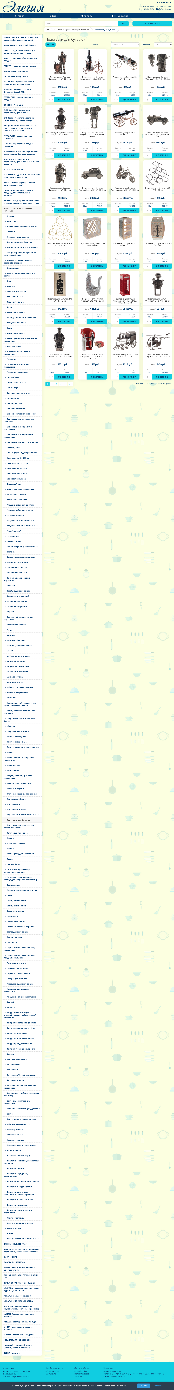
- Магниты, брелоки (14, 640)
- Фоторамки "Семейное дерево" (20, 1075)
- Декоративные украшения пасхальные (18, 435)
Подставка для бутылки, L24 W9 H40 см (158, 244)
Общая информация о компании (16, 1371)
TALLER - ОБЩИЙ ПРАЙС (15, 1244)
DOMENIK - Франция (13, 105)
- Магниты (9, 635)
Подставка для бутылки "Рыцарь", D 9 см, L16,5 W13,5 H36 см (92, 134)
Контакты (108, 1368)
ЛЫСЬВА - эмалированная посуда (20, 1322)
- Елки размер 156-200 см (16, 458)
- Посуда (9, 838)
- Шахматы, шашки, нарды (17, 1155)
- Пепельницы (11, 770)
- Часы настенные (13, 1134)
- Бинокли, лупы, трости (16, 237)
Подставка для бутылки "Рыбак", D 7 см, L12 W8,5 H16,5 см (59, 133)
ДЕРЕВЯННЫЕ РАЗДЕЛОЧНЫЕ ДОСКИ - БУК (21, 1276)
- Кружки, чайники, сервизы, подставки (18, 618)
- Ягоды (8, 1233)
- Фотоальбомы (12, 1064)
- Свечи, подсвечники (15, 900)
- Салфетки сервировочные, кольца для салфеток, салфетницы (21, 878)
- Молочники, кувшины (16, 671)
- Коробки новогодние (15, 601)
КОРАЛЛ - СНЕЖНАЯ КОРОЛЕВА (18, 1301)
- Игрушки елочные (14, 515)
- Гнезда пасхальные (15, 382)
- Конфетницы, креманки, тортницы (17, 579)
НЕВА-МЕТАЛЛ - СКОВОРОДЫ (17, 1340)
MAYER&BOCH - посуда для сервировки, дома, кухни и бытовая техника (21, 161)
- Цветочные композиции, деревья (22, 1108)
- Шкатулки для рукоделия (18, 1186)
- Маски (8, 651)
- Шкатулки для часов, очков (19, 1199)
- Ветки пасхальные (14, 333)
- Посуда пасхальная (14, 843)
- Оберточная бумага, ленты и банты (19, 719)
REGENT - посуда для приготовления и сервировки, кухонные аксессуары (21, 201)
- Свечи (8, 895)
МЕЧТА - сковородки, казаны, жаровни (18, 1328)
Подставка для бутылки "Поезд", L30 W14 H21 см (125, 355)
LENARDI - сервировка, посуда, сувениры (18, 144)
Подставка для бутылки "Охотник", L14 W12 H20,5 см (157, 78)
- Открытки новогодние (16, 731)
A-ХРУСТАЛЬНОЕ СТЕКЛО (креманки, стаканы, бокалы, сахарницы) (21, 38)
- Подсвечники (12, 804)
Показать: (146, 44)
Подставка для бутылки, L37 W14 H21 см (125, 133)
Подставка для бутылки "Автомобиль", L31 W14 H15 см (92, 189)
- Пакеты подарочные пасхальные (21, 747)
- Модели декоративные (16, 666)
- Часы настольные (14, 1140)
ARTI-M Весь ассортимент (16, 76)
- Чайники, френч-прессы (17, 1124)
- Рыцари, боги (12, 864)
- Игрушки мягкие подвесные (19, 520)
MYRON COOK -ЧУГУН (13, 169)
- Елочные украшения (15, 479)
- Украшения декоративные (18, 984)
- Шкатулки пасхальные (16, 1205)
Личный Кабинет (81, 1371)
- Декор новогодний (14, 408)
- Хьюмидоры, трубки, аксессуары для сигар (21, 1094)
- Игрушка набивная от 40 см (18, 510)
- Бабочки (9, 231)
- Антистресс (11, 221)
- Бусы (7, 281)
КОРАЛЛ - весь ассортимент (17, 1296)
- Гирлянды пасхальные (16, 372)
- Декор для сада (13, 403)
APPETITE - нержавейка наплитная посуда (20, 59)
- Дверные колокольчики (17, 393)
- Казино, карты (12, 541)
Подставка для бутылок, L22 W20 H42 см (125, 244)
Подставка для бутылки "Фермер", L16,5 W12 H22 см (157, 300)
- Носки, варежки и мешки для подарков (19, 711)
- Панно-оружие (12, 765)
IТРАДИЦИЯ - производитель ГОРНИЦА (18, 137)
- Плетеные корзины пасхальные (20, 794)
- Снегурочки (11, 916)
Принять (143, 1386)
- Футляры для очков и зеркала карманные (20, 1086)
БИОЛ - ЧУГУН (10, 1257)
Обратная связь (52, 1371)
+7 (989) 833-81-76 (147, 9)
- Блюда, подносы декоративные (21, 247)
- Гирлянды (10, 359)
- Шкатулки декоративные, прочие (21, 1181)
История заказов (81, 1374)
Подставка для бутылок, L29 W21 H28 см (59, 244)
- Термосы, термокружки (17, 973)
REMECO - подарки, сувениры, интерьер (71, 29)
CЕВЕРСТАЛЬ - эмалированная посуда (18, 98)
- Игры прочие (11, 536)
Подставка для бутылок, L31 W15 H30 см (157, 189)
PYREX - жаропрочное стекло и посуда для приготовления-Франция (18, 193)
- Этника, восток (12, 1228)
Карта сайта (50, 1374)
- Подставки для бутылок (17, 820)
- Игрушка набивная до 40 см (19, 505)
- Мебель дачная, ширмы (17, 656)
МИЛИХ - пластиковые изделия (19, 1335)
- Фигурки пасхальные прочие (19, 1038)
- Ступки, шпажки (13, 937)
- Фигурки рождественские (18, 1043)
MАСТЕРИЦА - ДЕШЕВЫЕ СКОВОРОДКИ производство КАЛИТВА (22, 175)
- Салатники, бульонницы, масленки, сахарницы (17, 870)
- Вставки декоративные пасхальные (17, 352)
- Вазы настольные (14, 302)
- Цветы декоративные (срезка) (20, 1119)
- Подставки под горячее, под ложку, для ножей (19, 826)
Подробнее (158, 1386)
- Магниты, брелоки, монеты (18, 645)
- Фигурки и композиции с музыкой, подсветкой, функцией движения (20, 1015)
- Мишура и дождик (14, 661)
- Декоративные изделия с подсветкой (18, 428)
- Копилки (9, 585)
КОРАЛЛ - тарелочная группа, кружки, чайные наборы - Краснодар (21, 1307)
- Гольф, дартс (11, 388)
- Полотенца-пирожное (16, 833)
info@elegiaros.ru (164, 9)
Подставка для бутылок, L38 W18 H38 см (92, 244)
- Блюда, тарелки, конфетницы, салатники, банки (20, 253)
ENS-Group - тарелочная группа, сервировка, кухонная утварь (19, 119)
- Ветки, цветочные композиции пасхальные (20, 339)
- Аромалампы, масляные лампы (20, 226)
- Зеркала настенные (15, 494)
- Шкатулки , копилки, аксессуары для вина (21, 1162)
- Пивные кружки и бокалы (17, 783)
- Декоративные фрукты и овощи (21, 442)
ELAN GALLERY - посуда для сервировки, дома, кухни (17, 111)
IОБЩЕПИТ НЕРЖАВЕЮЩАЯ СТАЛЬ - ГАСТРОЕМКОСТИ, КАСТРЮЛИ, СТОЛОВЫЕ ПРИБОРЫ (20, 128)
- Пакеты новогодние (15, 736)
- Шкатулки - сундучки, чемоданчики (16, 1175)
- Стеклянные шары (14, 921)
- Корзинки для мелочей (16, 596)
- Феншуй (9, 1002)
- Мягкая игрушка (13, 677)
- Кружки (9, 611)
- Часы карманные (13, 1129)
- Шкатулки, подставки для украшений (18, 1211)
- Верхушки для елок (15, 323)
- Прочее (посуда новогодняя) (19, 854)
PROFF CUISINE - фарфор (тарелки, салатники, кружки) (20, 183)
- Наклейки (10, 697)
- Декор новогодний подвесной (20, 414)
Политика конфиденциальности (16, 1376)
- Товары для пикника (15, 978)
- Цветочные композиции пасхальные (17, 1102)
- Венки (8, 307)
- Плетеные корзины (14, 788)
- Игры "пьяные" (12, 531)
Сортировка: (93, 44)
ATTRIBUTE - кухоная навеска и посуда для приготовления (19, 82)
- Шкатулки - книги (14, 1168)
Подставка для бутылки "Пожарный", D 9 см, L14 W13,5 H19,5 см (92, 356)
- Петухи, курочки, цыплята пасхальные (18, 776)
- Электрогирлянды (14, 1218)
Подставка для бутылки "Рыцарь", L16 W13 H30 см (59, 189)
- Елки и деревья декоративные (20, 453)
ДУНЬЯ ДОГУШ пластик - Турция (19, 1283)
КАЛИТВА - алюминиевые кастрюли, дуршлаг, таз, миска (21, 1289)
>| (70, 384)
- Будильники (11, 268)
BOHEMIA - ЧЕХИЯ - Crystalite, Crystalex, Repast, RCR (17, 90)
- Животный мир (13, 484)
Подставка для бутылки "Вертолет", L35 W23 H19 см (157, 355)
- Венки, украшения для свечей (20, 317)
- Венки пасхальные (14, 312)
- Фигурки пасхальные (15, 1033)
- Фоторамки (11, 1069)
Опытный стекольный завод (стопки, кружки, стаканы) (18, 1346)
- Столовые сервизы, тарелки (19, 926)
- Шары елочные (12, 1150)
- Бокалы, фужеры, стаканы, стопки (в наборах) (18, 261)
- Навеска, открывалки (16, 692)
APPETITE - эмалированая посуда (20, 66)
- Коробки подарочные (15, 606)
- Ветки (8, 328)
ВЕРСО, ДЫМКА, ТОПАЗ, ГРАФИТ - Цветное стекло (19, 1268)
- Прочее (9, 848)
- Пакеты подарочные (15, 742)
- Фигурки (9, 1007)
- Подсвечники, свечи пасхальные (21, 814)
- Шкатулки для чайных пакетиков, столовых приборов (19, 1193)
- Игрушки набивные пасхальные (21, 526)
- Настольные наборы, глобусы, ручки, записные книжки (20, 704)
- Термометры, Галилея (16, 968)
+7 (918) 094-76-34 (147, 6)
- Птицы (8, 859)
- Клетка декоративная (16, 562)
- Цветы (8, 1114)
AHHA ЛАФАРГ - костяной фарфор (20, 45)
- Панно (8, 752)
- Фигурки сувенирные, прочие (19, 1049)
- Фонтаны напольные (15, 1059)
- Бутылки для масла (15, 291)
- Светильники (12, 885)
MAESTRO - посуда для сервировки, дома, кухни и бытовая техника (21, 152)
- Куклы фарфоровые (15, 624)
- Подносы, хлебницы (15, 799)
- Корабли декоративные (17, 591)
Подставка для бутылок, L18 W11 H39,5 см (59, 300)
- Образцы (9, 726)
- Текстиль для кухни (15, 963)
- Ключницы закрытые (15, 567)
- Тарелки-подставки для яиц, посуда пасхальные (19, 956)
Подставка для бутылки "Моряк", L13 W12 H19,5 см (60, 355)
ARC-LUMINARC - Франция (16, 71)
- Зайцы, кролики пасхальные (19, 489)
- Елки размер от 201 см (16, 473)
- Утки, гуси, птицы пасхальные (20, 997)
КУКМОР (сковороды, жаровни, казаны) (19, 1315)
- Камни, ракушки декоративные (21, 546)
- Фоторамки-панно (14, 1080)
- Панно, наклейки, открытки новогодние (19, 758)
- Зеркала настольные (15, 499)
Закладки (78, 1376)
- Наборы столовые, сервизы (18, 687)
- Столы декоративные (16, 932)
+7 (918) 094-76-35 (164, 6)
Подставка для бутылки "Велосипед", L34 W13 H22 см (92, 78)
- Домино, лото (12, 447)
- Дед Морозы (11, 398)
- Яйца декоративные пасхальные (21, 1239)
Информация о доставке (12, 1374)
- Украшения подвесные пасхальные (16, 990)
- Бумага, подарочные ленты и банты (19, 274)
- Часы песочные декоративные (20, 1145)
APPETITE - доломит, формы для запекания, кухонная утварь (19, 51)
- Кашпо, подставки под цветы (20, 557)
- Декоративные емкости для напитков (19, 420)
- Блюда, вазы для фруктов (18, 242)
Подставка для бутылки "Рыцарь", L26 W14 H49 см (59, 78)
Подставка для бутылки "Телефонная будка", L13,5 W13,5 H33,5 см (125, 301)
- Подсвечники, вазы (15, 809)
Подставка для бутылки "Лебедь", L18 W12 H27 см (92, 300)
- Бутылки (9, 286)
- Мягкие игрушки (13, 682)
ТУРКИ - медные (12, 1353)
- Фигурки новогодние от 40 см (19, 1028)
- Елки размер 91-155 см (16, 463)
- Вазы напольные (13, 296)
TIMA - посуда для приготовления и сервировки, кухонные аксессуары (21, 1250)
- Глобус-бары (11, 377)
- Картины (9, 552)
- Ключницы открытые (15, 572)
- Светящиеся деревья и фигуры (20, 890)
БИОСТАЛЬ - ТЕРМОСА (14, 1262)
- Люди (8, 630)
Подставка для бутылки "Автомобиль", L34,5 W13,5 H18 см (157, 134)
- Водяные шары (12, 346)
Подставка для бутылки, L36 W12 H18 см (125, 78)
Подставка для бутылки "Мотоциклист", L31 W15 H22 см (125, 189)
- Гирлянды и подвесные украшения (17, 365)
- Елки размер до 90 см (16, 468)
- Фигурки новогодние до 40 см (20, 1023)
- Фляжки (9, 1054)
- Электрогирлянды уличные (18, 1223)
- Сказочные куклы (14, 911)
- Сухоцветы (10, 942)
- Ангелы (9, 216)
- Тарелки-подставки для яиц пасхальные (19, 948)
